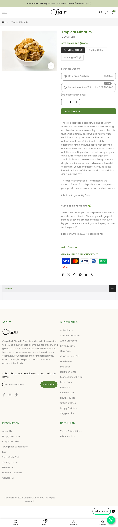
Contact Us (8, 477)
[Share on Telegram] (80, 274)
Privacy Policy (67, 436)
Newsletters (8, 467)
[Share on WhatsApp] (91, 274)
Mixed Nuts (66, 382)
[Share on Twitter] (68, 274)
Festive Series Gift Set (71, 377)
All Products (66, 330)
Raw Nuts (65, 387)
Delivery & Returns (12, 472)
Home (5, 22)
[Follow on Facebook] (3, 395)
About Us (7, 431)
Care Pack (65, 351)
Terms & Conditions (71, 431)
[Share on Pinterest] (74, 274)
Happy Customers (12, 436)
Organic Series (68, 402)
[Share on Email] (86, 274)
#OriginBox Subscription (15, 446)
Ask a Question (69, 247)
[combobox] (101, 12)
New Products (67, 397)
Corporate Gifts (10, 441)
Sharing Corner (10, 462)
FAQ (4, 451)
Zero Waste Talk (11, 457)
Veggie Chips (67, 413)
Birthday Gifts (67, 345)
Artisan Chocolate (70, 335)
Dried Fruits (66, 361)
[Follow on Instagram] (10, 395)
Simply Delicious (68, 408)
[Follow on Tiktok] (16, 395)
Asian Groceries (68, 340)
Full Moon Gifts (68, 371)
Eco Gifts (65, 366)
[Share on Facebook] (62, 274)
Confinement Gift (69, 356)
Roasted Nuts (67, 392)
